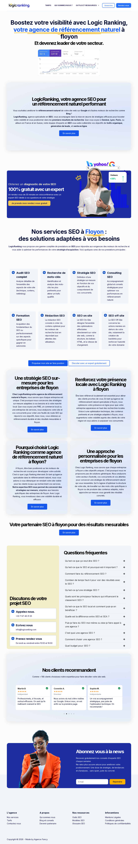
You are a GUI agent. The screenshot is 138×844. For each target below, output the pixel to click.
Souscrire (108, 5)
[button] (15, 697)
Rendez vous (123, 5)
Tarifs (48, 5)
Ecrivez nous (24, 625)
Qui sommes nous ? (63, 5)
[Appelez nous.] (13, 611)
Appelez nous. (25, 611)
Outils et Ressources (86, 5)
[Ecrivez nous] (13, 625)
